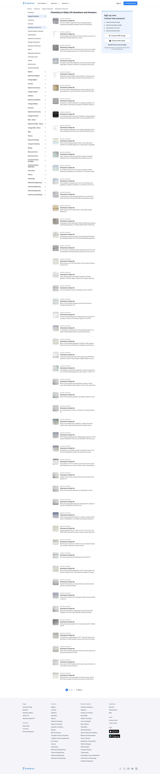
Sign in (119, 3)
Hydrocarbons (32, 34)
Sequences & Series (87, 712)
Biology (53, 729)
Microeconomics (56, 732)
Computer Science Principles (59, 735)
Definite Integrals (86, 744)
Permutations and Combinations (90, 755)
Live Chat (25, 728)
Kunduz (29, 9)
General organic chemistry (35, 31)
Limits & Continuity (86, 718)
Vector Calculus (85, 738)
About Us (65, 3)
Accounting (54, 741)
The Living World (86, 721)
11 (76, 690)
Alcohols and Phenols (34, 46)
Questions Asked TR (29, 718)
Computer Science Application (60, 738)
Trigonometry (85, 752)
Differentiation (85, 747)
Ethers (30, 49)
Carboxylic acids (33, 57)
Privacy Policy (119, 49)
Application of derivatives (88, 741)
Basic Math (84, 715)
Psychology (54, 747)
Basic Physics (85, 724)
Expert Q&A (26, 726)
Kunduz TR (26, 715)
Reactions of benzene (34, 38)
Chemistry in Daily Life (67, 20)
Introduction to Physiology (88, 758)
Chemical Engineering (57, 752)
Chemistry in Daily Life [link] (61, 9)
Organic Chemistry (47, 9)
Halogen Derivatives (34, 42)
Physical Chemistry (56, 721)
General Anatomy (86, 729)
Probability (84, 727)
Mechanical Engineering (58, 749)
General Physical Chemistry (89, 732)
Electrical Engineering (57, 755)
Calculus (53, 710)
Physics (53, 718)
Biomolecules (32, 64)
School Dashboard (28, 731)
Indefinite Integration (87, 761)
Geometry (54, 715)
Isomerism (31, 20)
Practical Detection (33, 68)
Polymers (30, 23)
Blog (110, 712)
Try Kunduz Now (130, 3)
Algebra (53, 707)
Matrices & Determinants (88, 735)
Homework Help (27, 707)
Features (54, 3)
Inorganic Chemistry (57, 727)
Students (25, 710)
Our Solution (42, 3)
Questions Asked (28, 712)
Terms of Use (113, 723)
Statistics (54, 712)
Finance (53, 744)
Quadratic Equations (87, 707)
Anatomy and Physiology (58, 758)
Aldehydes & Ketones (34, 53)
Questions (37, 9)
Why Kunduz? (113, 710)
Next (80, 690)
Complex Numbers (86, 749)
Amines (30, 60)
